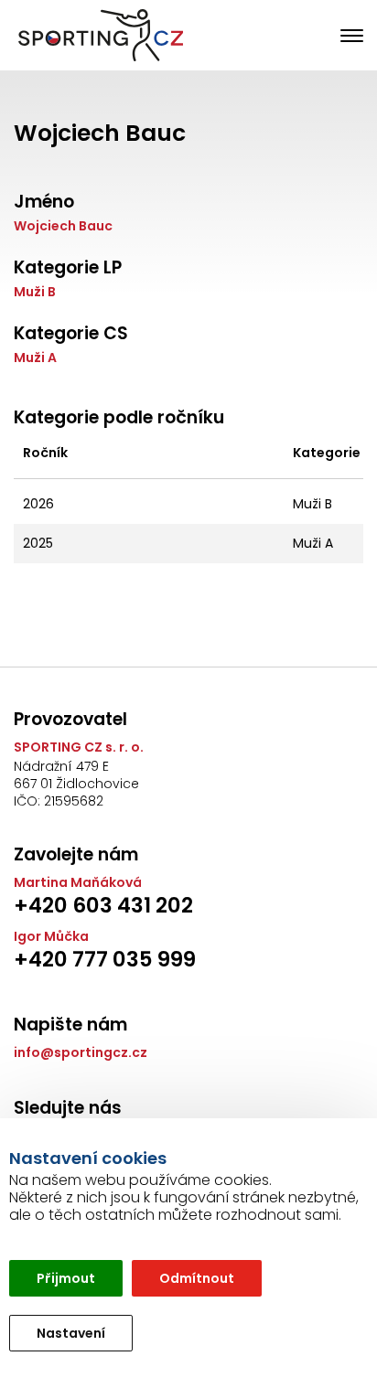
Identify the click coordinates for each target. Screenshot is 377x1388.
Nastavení (71, 1333)
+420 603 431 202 (103, 905)
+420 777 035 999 (105, 959)
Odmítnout (196, 1278)
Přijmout (66, 1278)
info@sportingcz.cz (80, 1053)
